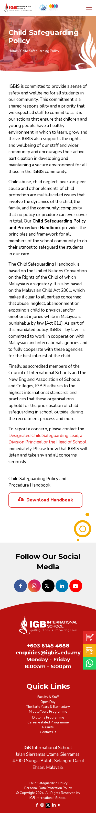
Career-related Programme (48, 722)
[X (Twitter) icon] (48, 805)
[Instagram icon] (42, 805)
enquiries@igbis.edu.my (48, 653)
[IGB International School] (50, 7)
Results (48, 727)
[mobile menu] (89, 7)
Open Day (48, 702)
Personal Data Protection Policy (48, 788)
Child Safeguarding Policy (48, 783)
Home (13, 51)
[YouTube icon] (59, 805)
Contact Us (48, 732)
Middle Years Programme (48, 711)
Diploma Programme (48, 717)
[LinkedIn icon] (54, 805)
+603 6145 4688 (48, 646)
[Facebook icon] (37, 805)
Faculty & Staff (48, 697)
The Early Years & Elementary (48, 706)
